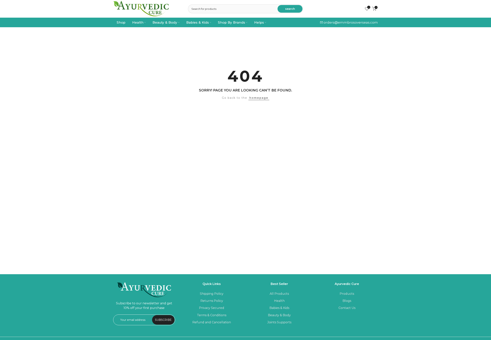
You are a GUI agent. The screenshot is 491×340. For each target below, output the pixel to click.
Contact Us (347, 308)
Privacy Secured (211, 308)
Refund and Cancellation (211, 322)
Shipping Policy (211, 294)
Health (137, 22)
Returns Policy (211, 301)
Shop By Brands (231, 22)
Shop (121, 22)
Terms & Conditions (211, 315)
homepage (258, 98)
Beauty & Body (164, 22)
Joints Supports (279, 322)
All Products (279, 294)
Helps (259, 22)
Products (347, 294)
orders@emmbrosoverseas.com (351, 22)
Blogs (347, 301)
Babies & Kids (197, 22)
